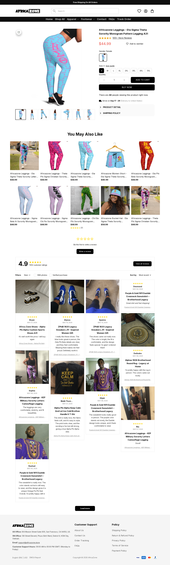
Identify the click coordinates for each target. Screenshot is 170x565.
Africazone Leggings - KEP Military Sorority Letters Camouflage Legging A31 (32, 417)
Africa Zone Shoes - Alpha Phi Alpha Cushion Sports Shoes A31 (32, 343)
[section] (122, 38)
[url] (29, 542)
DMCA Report (35, 557)
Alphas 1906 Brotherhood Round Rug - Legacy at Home (137, 380)
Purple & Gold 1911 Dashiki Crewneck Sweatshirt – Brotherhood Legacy (137, 307)
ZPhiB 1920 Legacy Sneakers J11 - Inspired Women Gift (67, 355)
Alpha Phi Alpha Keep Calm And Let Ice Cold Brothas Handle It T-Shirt (67, 436)
